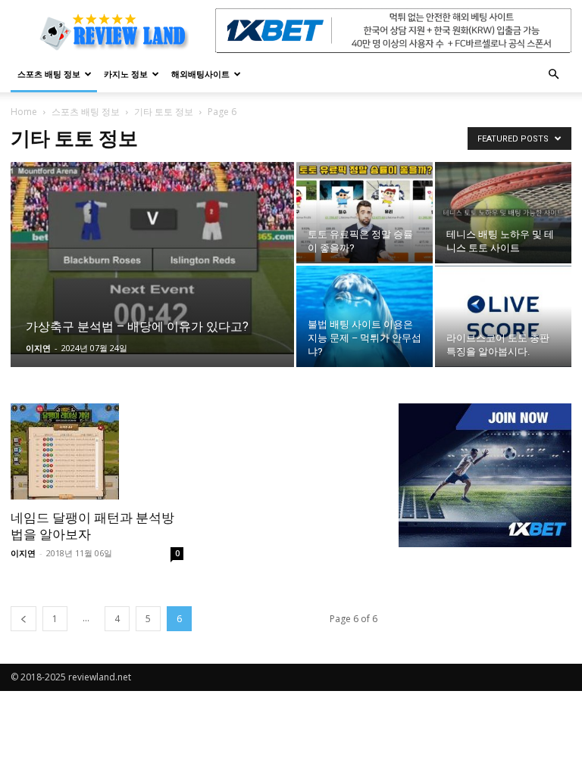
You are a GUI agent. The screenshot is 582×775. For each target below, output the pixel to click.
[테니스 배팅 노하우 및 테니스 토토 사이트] (503, 212)
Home (24, 111)
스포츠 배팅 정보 (48, 73)
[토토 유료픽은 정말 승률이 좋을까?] (364, 212)
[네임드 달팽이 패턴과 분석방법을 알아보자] (97, 451)
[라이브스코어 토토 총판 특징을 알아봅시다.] (503, 316)
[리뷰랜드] (485, 475)
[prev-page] (23, 618)
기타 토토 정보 (163, 111)
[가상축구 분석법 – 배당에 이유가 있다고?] (152, 258)
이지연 (38, 347)
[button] (553, 74)
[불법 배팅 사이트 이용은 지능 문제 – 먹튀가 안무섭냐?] (364, 316)
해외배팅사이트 (200, 73)
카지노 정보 (126, 73)
